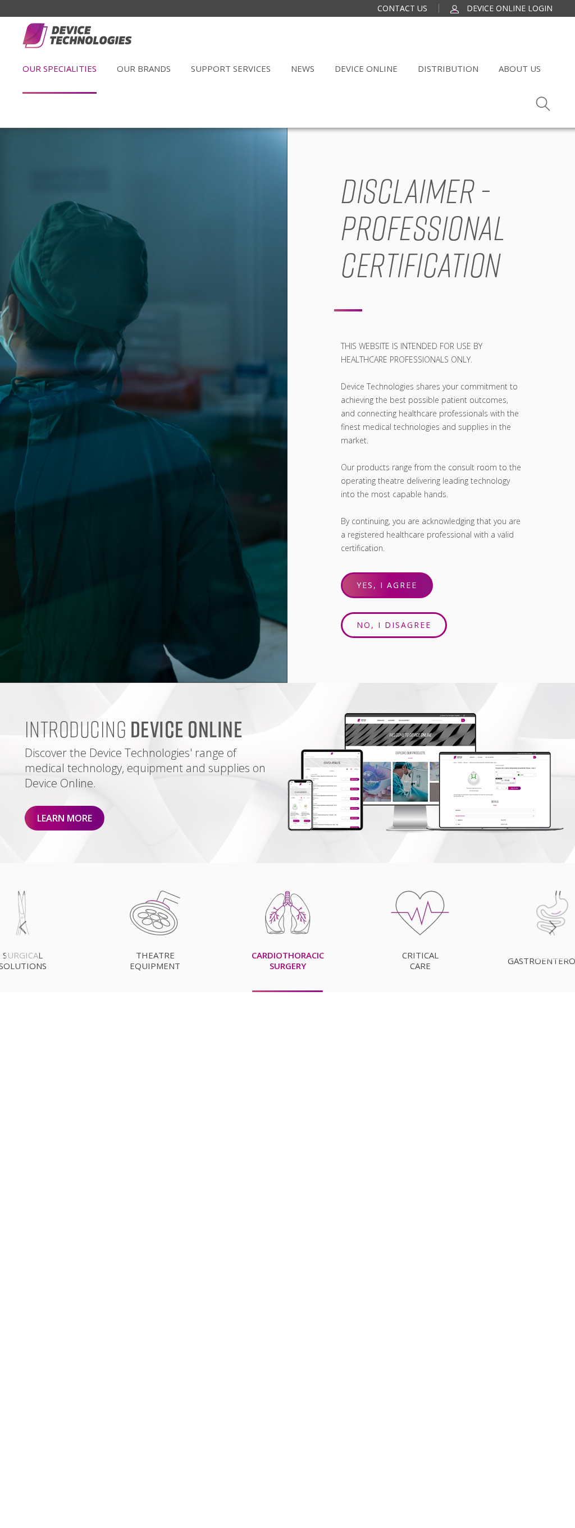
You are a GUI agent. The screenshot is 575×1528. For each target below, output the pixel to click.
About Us (520, 68)
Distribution (448, 68)
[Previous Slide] (22, 927)
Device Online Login (508, 8)
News (302, 68)
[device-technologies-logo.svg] (77, 35)
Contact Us (402, 8)
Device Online (366, 68)
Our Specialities (59, 68)
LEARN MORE (64, 818)
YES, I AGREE (387, 585)
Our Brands (144, 68)
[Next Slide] (552, 927)
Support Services (231, 68)
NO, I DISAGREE (394, 625)
